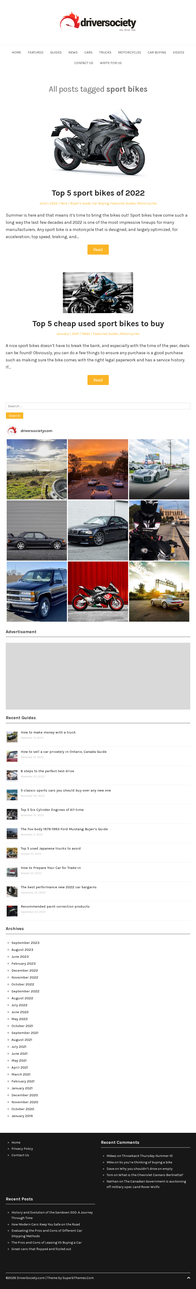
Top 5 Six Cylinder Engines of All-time (52, 810)
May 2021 (19, 1060)
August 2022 (22, 998)
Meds (86, 334)
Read (98, 249)
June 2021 (19, 1053)
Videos (178, 52)
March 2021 (21, 1074)
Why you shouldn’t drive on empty (146, 1169)
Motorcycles (129, 52)
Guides (56, 52)
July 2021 (19, 1046)
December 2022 (24, 970)
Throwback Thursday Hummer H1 (147, 1156)
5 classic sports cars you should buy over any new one (66, 790)
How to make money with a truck (48, 732)
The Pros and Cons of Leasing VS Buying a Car (46, 1243)
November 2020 (24, 1102)
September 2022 (25, 991)
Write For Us (111, 63)
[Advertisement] (98, 676)
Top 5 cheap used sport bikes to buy (98, 323)
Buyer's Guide (80, 203)
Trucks (105, 52)
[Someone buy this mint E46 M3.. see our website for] (98, 530)
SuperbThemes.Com (78, 1278)
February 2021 (23, 1081)
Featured (36, 52)
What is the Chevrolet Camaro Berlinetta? (151, 1175)
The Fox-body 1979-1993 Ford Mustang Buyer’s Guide (64, 829)
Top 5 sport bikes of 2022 (98, 193)
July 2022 (19, 1005)
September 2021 (24, 1033)
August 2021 (21, 1040)
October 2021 (22, 1026)
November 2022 (24, 977)
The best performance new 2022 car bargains (59, 887)
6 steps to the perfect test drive (47, 771)
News (73, 52)
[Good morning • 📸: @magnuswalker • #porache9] (98, 469)
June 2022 (20, 1012)
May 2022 (19, 1019)
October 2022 (22, 984)
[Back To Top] (188, 1277)
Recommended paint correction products (55, 906)
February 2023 (23, 963)
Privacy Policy (22, 1149)
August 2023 (22, 949)
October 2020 (22, 1109)
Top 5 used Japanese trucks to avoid (51, 848)
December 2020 (24, 1095)
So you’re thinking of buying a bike (145, 1162)
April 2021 (19, 1067)
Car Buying (157, 52)
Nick (63, 203)
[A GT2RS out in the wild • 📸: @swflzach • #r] (159, 469)
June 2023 (20, 956)
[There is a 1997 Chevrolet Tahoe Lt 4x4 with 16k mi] (37, 592)
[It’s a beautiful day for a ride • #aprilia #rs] (98, 592)
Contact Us (83, 63)
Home (16, 52)
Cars (88, 52)
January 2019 (22, 1116)
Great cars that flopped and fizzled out (41, 1249)
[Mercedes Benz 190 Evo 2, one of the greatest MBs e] (37, 530)
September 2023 (25, 943)
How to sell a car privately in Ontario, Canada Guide (64, 751)
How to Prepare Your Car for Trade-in (51, 868)
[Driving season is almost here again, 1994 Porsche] (159, 592)
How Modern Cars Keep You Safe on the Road (45, 1224)
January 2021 (22, 1088)
